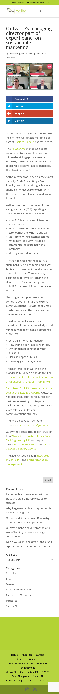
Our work (34, 659)
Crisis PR (11, 573)
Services (20, 659)
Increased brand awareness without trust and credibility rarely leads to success (27, 498)
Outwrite (13, 53)
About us (27, 654)
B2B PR (45, 671)
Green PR (11, 671)
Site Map (44, 680)
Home (14, 654)
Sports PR (12, 606)
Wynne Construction (23, 436)
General (10, 584)
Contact (31, 680)
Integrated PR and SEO (20, 589)
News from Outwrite (18, 595)
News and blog (14, 680)
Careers (40, 654)
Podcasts (11, 600)
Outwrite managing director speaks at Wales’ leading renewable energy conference (29, 532)
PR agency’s (18, 149)
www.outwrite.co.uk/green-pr (30, 425)
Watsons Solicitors (25, 444)
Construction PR (29, 671)
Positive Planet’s (24, 142)
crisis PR (15, 460)
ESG (8, 578)
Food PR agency (20, 676)
